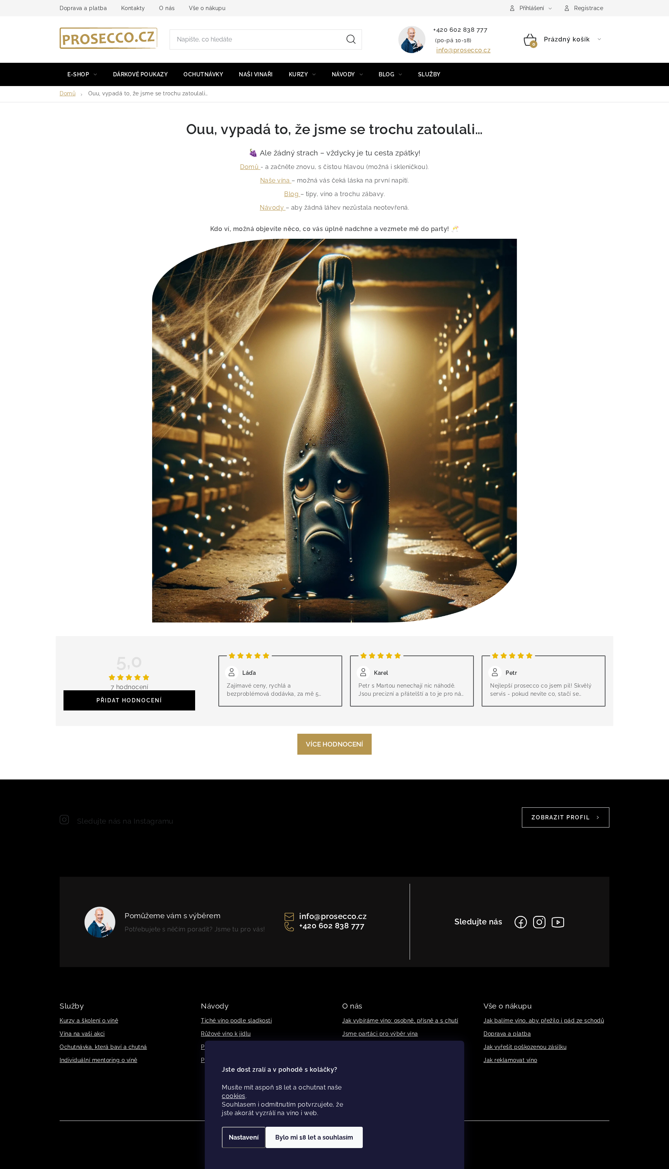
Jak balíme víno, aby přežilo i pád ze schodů (544, 1020)
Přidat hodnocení (129, 700)
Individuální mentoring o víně (98, 1060)
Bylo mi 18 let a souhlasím (314, 1137)
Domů (250, 167)
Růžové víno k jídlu (226, 1034)
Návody (273, 207)
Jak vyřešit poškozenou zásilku (525, 1047)
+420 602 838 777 (460, 29)
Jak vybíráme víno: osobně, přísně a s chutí (400, 1020)
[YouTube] (558, 922)
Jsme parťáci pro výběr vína (380, 1034)
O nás (167, 8)
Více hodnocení (334, 744)
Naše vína (276, 180)
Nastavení (244, 1137)
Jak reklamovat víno (510, 1060)
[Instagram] (539, 922)
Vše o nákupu (207, 8)
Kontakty (133, 8)
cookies (233, 1096)
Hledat (351, 39)
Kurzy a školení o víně (89, 1020)
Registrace (588, 8)
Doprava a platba (83, 8)
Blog (292, 194)
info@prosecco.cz (463, 50)
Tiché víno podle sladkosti (236, 1020)
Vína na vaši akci (82, 1034)
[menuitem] (82, 74)
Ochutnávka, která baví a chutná (103, 1047)
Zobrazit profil (561, 817)
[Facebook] (521, 922)
